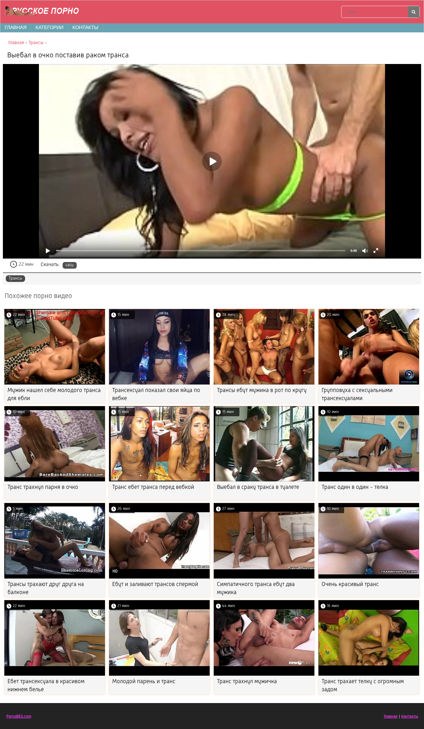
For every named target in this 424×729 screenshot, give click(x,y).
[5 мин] (54, 577)
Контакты (85, 27)
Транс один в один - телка (355, 487)
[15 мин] (159, 383)
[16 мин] (368, 675)
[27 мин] (264, 577)
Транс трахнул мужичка (247, 682)
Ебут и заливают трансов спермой (155, 584)
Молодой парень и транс (143, 682)
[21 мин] (159, 675)
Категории (49, 27)
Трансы (15, 278)
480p (69, 265)
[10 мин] (54, 480)
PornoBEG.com (18, 717)
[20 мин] (368, 383)
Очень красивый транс (350, 584)
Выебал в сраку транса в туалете (258, 487)
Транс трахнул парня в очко (42, 487)
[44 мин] (264, 675)
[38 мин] (264, 383)
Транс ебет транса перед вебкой (153, 487)
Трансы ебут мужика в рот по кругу (262, 390)
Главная (16, 27)
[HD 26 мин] (159, 577)
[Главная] (43, 12)
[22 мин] (54, 383)
